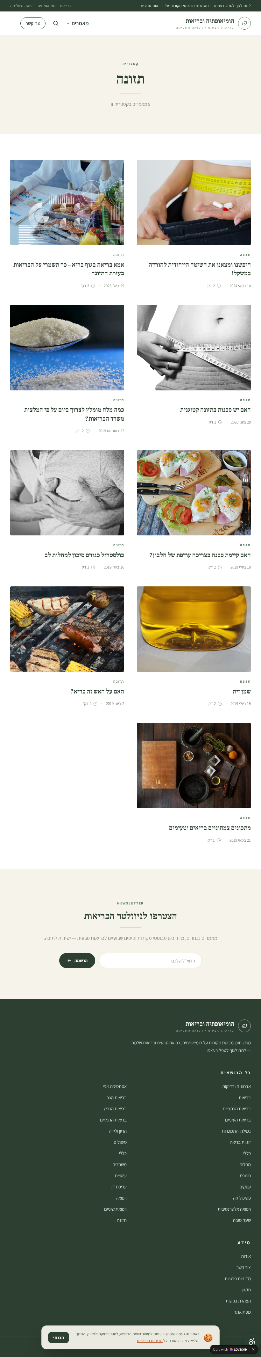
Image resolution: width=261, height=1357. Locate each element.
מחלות (245, 1164)
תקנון (246, 1290)
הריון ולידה (118, 1131)
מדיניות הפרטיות (150, 1340)
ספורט (245, 1175)
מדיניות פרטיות (238, 1278)
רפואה (121, 1198)
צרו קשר (33, 23)
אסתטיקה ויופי (115, 1086)
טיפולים (120, 1142)
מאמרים (80, 23)
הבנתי (58, 1337)
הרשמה (81, 960)
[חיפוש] (55, 23)
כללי (247, 1153)
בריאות (245, 1097)
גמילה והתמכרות (236, 1131)
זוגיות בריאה (240, 1142)
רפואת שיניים (115, 1209)
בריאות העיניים (238, 1120)
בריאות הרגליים (113, 1120)
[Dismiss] (253, 1349)
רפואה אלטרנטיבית (234, 1209)
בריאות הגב (117, 1097)
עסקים (245, 1187)
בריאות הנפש (115, 1109)
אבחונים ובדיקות (236, 1086)
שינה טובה (242, 1220)
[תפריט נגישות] (252, 1342)
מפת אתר (242, 1312)
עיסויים (121, 1175)
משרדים (119, 1164)
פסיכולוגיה (242, 1198)
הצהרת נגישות (238, 1301)
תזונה (122, 1220)
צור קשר (243, 1267)
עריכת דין (118, 1187)
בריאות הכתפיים (237, 1109)
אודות (246, 1256)
